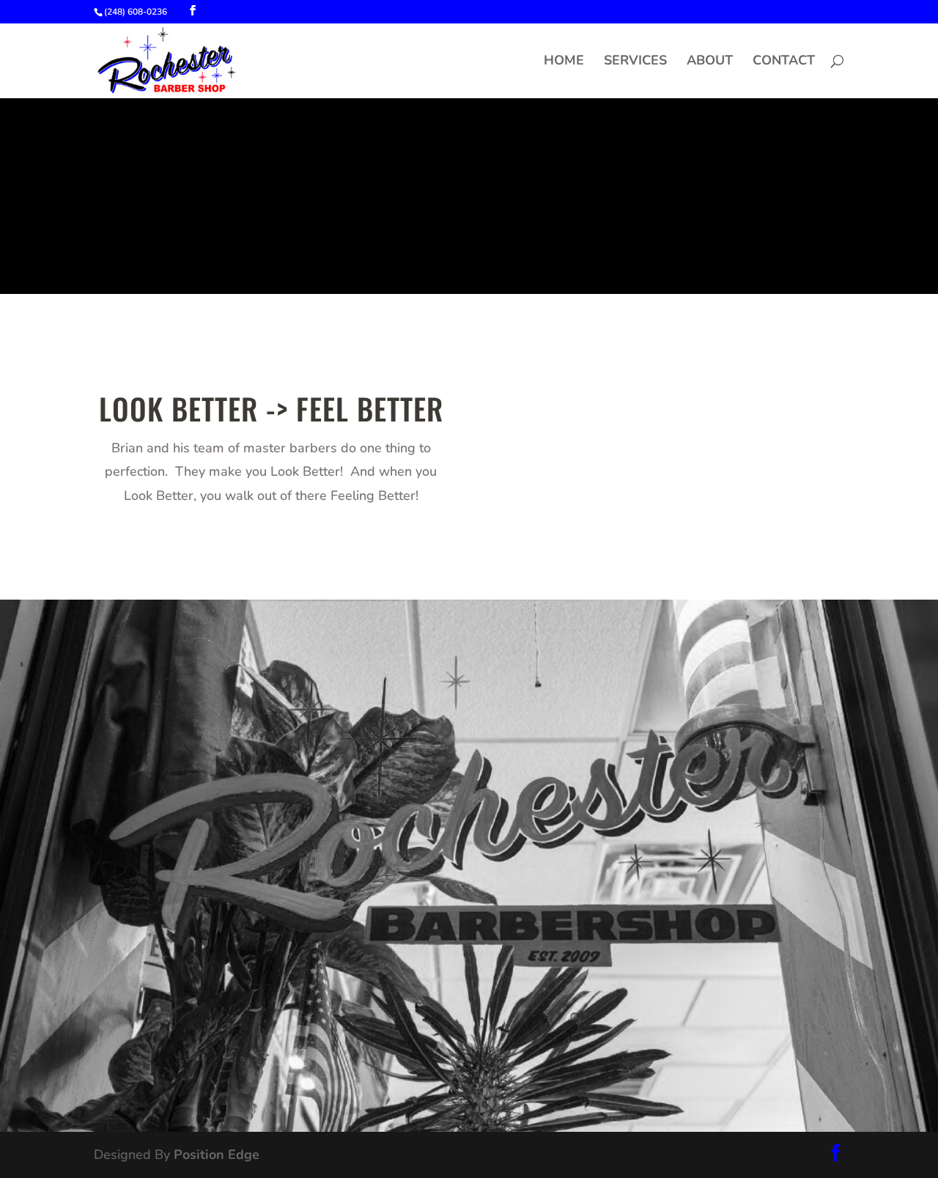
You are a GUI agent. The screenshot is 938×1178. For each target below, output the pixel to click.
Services (635, 62)
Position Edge (216, 1154)
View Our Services (235, 1041)
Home (564, 62)
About (710, 62)
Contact (784, 62)
